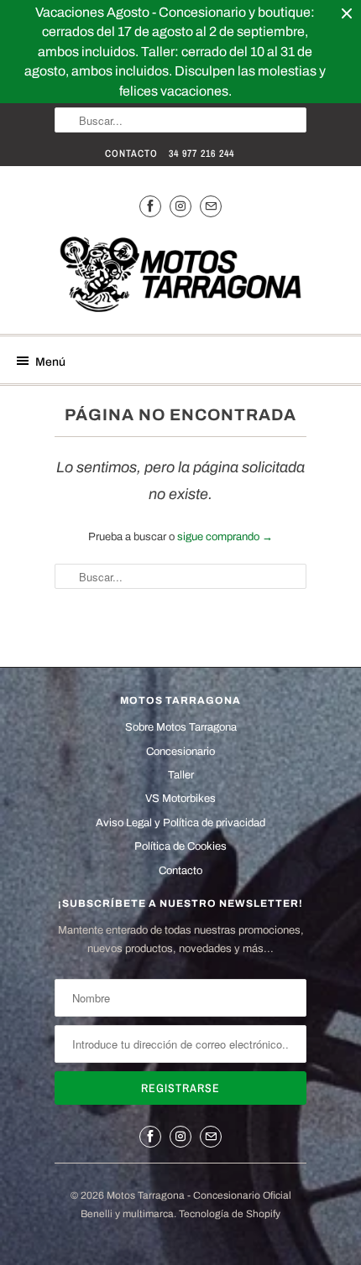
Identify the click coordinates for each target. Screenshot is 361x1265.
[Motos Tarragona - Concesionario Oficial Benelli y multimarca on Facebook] (150, 206)
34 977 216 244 (201, 153)
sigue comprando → (225, 537)
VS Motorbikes (180, 798)
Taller (181, 775)
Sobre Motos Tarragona (181, 727)
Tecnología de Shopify (229, 1214)
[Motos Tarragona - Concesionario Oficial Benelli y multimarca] (180, 277)
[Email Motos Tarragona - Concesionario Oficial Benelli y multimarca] (211, 206)
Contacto (131, 153)
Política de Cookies (180, 846)
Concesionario (180, 751)
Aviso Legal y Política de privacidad (180, 823)
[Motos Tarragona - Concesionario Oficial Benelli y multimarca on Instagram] (180, 206)
